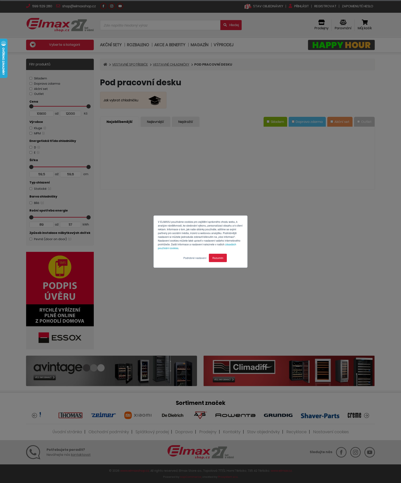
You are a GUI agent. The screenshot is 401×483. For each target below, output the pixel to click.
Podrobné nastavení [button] (194, 258)
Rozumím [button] (217, 258)
